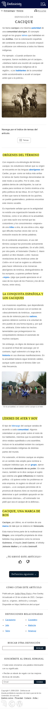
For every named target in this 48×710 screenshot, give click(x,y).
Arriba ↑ (36, 698)
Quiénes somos (7, 698)
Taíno (7, 631)
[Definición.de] (12, 4)
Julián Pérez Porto (23, 593)
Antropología (9, 11)
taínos (24, 35)
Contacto (27, 698)
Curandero (32, 620)
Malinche (32, 625)
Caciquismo (10, 620)
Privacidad (19, 698)
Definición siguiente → (24, 574)
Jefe (7, 625)
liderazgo (16, 426)
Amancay (32, 631)
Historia (20, 11)
